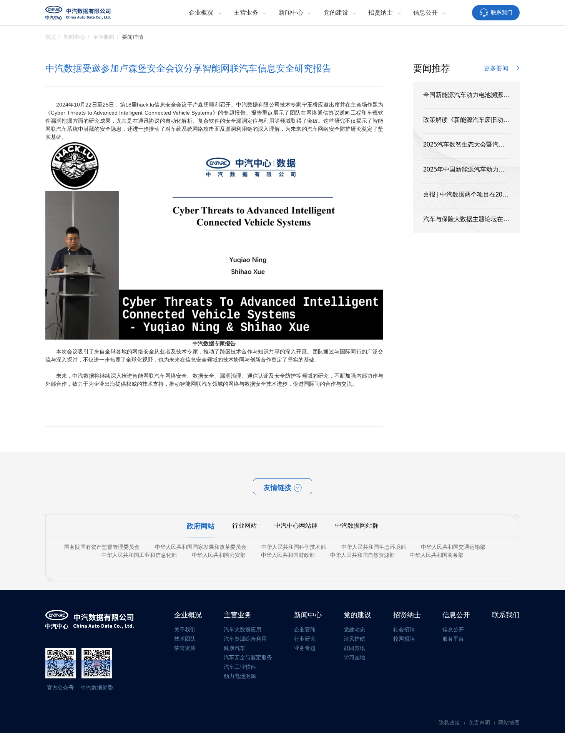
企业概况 (201, 12)
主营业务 (246, 12)
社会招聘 (404, 629)
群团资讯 (354, 648)
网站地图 (509, 723)
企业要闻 (103, 37)
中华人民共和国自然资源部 (362, 555)
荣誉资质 (185, 648)
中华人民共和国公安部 (219, 555)
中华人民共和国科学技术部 (293, 547)
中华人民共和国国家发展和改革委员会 (200, 547)
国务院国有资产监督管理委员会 (102, 547)
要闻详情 (132, 37)
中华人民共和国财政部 (288, 555)
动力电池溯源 (240, 676)
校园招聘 (404, 639)
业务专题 (305, 648)
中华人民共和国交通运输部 (453, 547)
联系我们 (501, 12)
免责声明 (480, 723)
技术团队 (185, 639)
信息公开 (425, 12)
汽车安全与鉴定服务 (248, 657)
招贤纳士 (380, 12)
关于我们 (185, 629)
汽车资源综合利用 (245, 639)
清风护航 (354, 639)
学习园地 (354, 657)
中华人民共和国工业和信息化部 (139, 555)
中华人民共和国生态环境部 (373, 547)
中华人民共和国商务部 (437, 555)
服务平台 (453, 639)
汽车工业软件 (240, 667)
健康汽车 (234, 648)
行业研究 (305, 639)
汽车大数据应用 (242, 629)
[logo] (78, 13)
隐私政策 (450, 723)
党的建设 (336, 12)
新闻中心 (291, 12)
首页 (50, 37)
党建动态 (354, 629)
